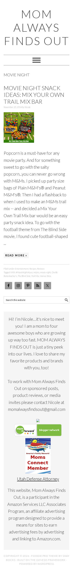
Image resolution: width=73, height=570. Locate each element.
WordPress (46, 563)
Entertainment (22, 268)
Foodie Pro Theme (44, 555)
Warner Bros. (45, 276)
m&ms (36, 272)
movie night (45, 272)
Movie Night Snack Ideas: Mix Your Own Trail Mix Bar (34, 94)
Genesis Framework (50, 559)
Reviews (40, 268)
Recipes (32, 268)
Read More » (16, 255)
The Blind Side (24, 276)
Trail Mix (35, 276)
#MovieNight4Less (24, 272)
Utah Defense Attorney (38, 478)
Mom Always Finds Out (36, 27)
